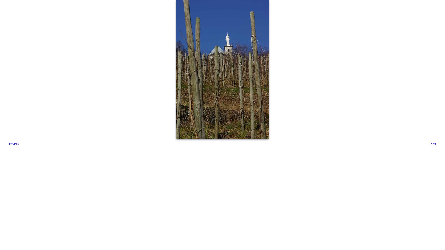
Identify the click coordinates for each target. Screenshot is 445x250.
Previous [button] (13, 143)
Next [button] (434, 143)
